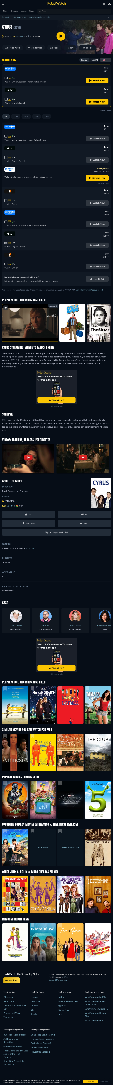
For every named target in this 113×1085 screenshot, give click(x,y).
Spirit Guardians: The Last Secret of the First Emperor (15, 1053)
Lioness (34, 1005)
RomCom (30, 548)
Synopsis (54, 47)
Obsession (8, 997)
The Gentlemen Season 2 (42, 1038)
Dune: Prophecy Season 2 (43, 1034)
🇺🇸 (104, 59)
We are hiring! (11, 980)
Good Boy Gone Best (13, 1046)
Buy (37, 116)
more (32, 336)
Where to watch (13, 47)
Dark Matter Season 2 (41, 1043)
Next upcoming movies (13, 1029)
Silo (32, 1009)
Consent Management (58, 980)
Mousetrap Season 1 (40, 1051)
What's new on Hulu (94, 1020)
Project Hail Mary (11, 1013)
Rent (26, 116)
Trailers (70, 47)
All (6, 116)
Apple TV (62, 1005)
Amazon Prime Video (68, 1001)
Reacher (34, 1014)
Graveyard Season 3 (40, 1047)
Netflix (61, 997)
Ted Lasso (35, 1001)
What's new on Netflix (95, 997)
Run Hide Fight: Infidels (14, 1034)
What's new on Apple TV (96, 1008)
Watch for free (35, 47)
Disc (47, 116)
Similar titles (87, 47)
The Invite (8, 1017)
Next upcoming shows (40, 1029)
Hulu (60, 1014)
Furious (34, 997)
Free (16, 116)
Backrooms (8, 1001)
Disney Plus (63, 1009)
